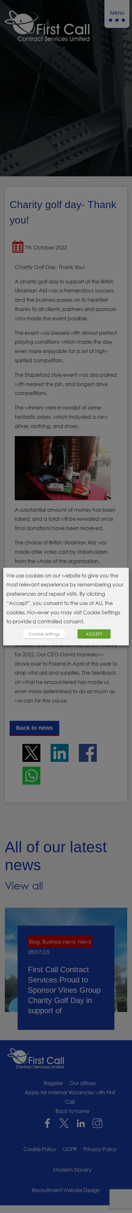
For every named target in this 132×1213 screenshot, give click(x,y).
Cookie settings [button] (44, 633)
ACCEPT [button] (94, 633)
